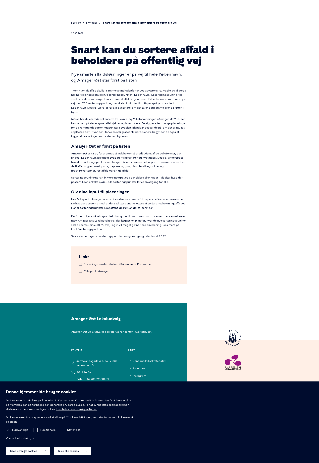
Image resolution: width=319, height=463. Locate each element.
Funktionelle (47, 429)
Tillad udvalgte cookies (24, 450)
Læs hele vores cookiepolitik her (76, 409)
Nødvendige (20, 429)
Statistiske (73, 429)
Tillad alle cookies (68, 450)
